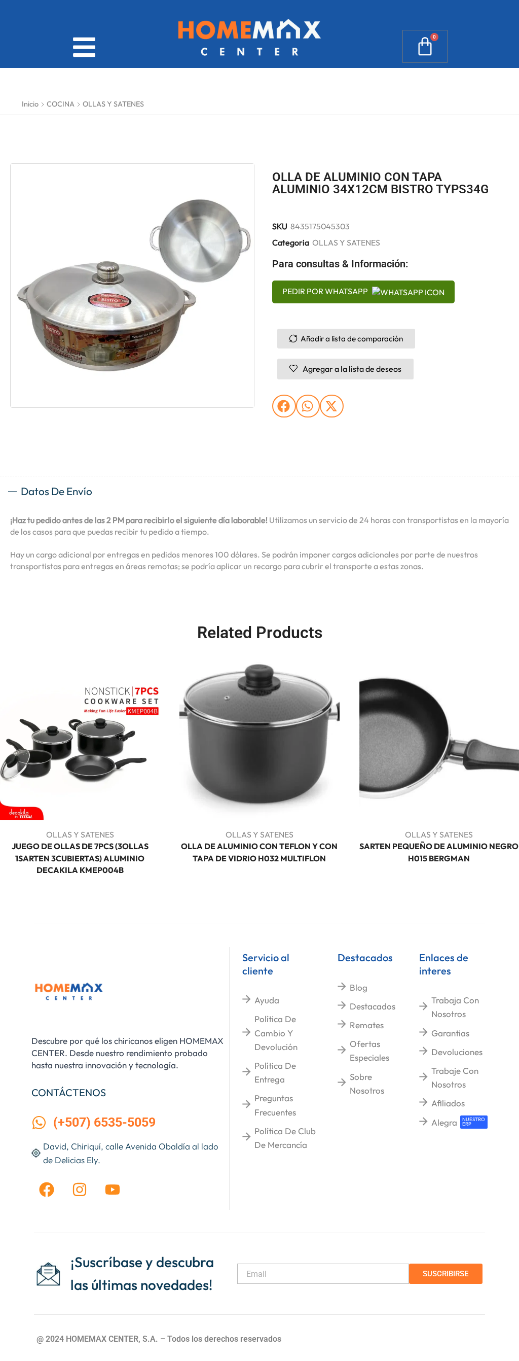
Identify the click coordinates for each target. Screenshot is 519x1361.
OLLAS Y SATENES (113, 104)
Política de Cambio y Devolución (276, 1033)
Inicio (30, 104)
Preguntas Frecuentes (275, 1105)
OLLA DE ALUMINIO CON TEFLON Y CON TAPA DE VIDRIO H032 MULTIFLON (259, 852)
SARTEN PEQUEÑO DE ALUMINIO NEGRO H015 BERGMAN (438, 852)
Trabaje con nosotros (454, 1077)
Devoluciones (457, 1051)
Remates (367, 1025)
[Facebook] (46, 1189)
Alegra (444, 1122)
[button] (284, 406)
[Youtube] (112, 1189)
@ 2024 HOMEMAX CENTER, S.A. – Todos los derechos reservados (158, 1339)
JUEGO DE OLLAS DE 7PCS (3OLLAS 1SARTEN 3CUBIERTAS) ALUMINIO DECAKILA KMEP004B (80, 858)
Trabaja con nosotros (455, 1007)
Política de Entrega (275, 1072)
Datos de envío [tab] (56, 491)
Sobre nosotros (367, 1083)
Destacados (372, 1006)
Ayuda (266, 1000)
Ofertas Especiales (369, 1050)
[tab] (259, 491)
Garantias (450, 1033)
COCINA (61, 104)
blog (358, 987)
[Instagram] (79, 1189)
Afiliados (448, 1103)
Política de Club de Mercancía (285, 1138)
